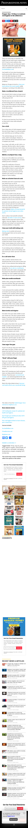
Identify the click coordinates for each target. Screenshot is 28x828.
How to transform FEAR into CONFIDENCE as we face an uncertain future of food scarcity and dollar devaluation (16, 758)
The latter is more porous (14, 217)
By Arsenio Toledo (16, 790)
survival (4, 453)
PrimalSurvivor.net (7, 431)
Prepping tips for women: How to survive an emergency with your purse (16, 687)
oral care (7, 449)
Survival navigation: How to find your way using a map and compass (16, 681)
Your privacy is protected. (8, 478)
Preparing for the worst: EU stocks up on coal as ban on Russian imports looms (16, 707)
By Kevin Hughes (16, 672)
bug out (17, 446)
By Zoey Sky (15, 666)
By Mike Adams (16, 731)
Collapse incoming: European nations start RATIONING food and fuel (16, 788)
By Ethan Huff (15, 716)
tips (8, 453)
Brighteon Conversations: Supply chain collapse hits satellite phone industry (16, 670)
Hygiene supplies (10, 447)
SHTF (23, 451)
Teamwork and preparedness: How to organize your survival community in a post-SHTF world (16, 745)
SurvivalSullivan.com (7, 69)
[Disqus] (14, 559)
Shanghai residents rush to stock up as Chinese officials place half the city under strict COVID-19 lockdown (16, 795)
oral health (13, 449)
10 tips (12, 446)
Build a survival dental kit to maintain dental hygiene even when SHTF (13, 211)
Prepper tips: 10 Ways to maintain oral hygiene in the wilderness (16, 664)
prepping (18, 451)
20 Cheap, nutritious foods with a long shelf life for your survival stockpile (16, 774)
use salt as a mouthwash (17, 268)
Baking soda (5, 231)
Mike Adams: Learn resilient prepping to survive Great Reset (16, 751)
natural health (19, 447)
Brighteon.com (6, 434)
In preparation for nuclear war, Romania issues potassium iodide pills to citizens (16, 714)
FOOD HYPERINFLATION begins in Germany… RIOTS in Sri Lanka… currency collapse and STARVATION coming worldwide (15, 781)
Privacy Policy (11, 816)
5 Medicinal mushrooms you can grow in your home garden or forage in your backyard (16, 694)
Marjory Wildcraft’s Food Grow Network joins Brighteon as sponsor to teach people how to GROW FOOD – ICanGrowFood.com (16, 767)
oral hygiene (20, 449)
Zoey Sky (11, 18)
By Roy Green (15, 753)
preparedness (6, 451)
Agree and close (13, 819)
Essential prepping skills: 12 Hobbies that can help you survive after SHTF (16, 676)
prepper (13, 451)
